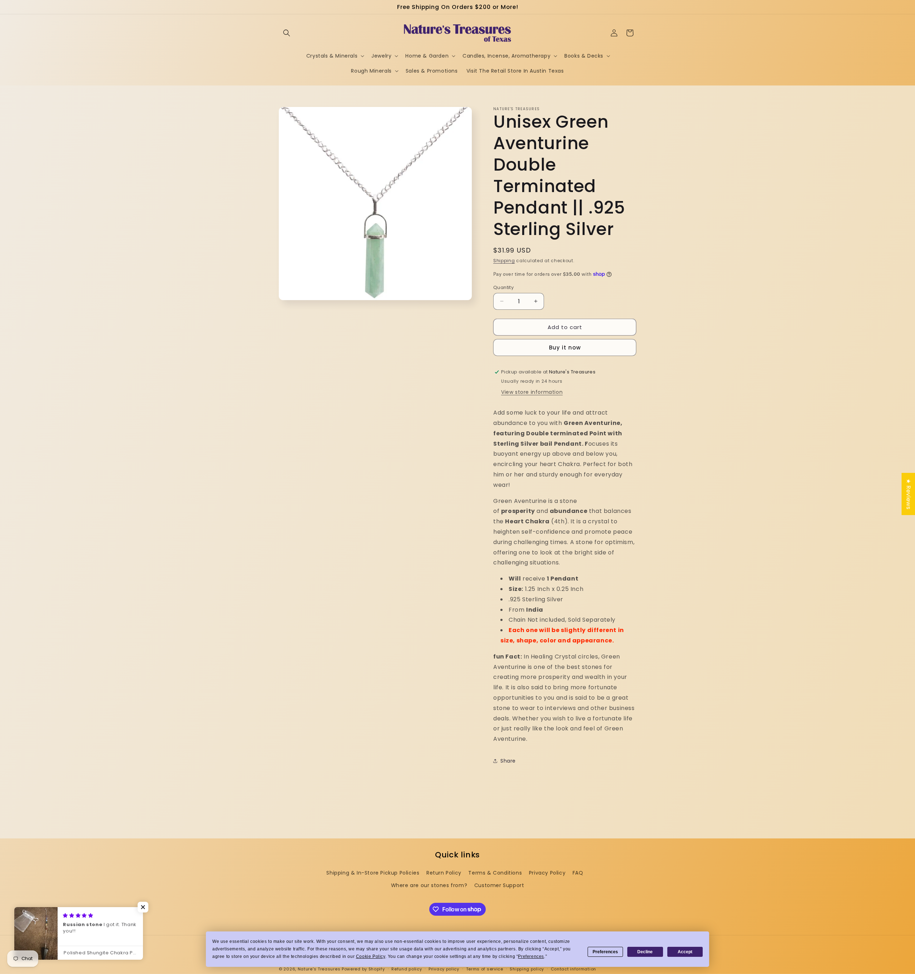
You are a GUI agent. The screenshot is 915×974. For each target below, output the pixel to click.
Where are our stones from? (429, 885)
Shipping (504, 261)
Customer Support (499, 885)
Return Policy (443, 872)
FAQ (578, 872)
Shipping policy (527, 968)
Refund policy (406, 968)
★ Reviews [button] (908, 493)
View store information (532, 392)
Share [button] (508, 760)
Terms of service (484, 968)
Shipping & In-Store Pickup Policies (372, 872)
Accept (685, 951)
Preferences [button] (531, 956)
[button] (287, 33)
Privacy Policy (547, 872)
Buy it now (565, 347)
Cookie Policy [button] (370, 956)
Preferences (605, 951)
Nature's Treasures (319, 969)
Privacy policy (444, 968)
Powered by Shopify (363, 969)
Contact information (573, 968)
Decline (645, 951)
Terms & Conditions (495, 872)
